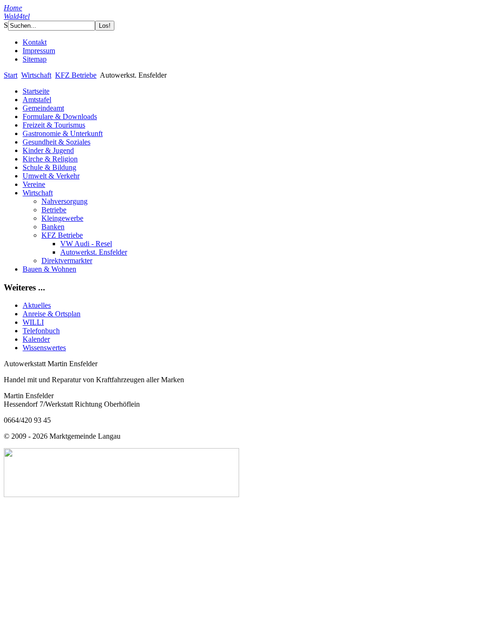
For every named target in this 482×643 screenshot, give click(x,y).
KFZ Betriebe (75, 75)
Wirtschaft (36, 75)
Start (10, 75)
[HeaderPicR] (274, 36)
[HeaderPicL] (229, 35)
